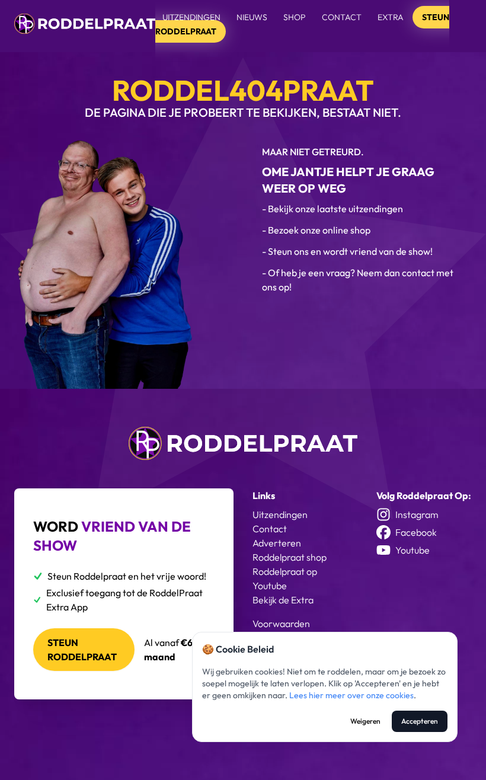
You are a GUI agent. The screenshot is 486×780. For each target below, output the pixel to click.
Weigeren (365, 721)
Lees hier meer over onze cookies (351, 695)
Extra (391, 17)
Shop (294, 17)
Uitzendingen (191, 17)
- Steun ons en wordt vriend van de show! (347, 251)
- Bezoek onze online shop (316, 230)
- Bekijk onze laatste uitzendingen (332, 209)
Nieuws (251, 17)
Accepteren (419, 721)
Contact (342, 17)
